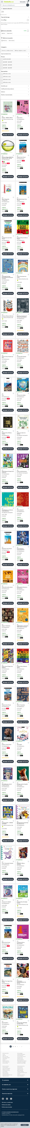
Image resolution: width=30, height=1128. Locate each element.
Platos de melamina (20, 1075)
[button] (15, 5)
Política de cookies (6, 1104)
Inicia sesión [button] (22, 1)
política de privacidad (11, 1124)
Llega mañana (9, 33)
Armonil (18, 1073)
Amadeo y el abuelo (20, 1071)
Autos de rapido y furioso (21, 1056)
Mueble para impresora (21, 1074)
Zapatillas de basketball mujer (7, 1074)
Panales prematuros (6, 1060)
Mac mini (4, 1059)
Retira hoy (5, 40)
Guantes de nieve (20, 1068)
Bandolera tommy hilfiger (21, 1063)
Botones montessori (6, 1066)
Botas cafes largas (20, 1070)
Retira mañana (11, 40)
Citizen (4, 1054)
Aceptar (25, 1125)
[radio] (2, 130)
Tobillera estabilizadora (21, 1054)
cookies (2, 1126)
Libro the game (5, 1071)
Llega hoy (3, 33)
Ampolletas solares (6, 1075)
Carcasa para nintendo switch (22, 1072)
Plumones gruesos (20, 1055)
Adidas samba (5, 1058)
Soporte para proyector (6, 1068)
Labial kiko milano (20, 1069)
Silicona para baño (6, 1053)
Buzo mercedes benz (20, 1059)
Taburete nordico (20, 1058)
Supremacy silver (20, 1057)
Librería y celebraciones (7, 50)
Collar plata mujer (5, 1073)
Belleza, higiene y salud (20, 50)
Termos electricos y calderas (21, 1060)
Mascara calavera (5, 1072)
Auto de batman (20, 1067)
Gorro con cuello (5, 1056)
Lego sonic (4, 1055)
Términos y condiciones (7, 1102)
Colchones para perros (6, 1070)
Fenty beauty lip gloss (6, 1057)
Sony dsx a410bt (5, 1063)
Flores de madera (5, 1067)
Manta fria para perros (21, 1066)
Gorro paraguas (19, 1053)
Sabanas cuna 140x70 (6, 1069)
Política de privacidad (7, 1107)
